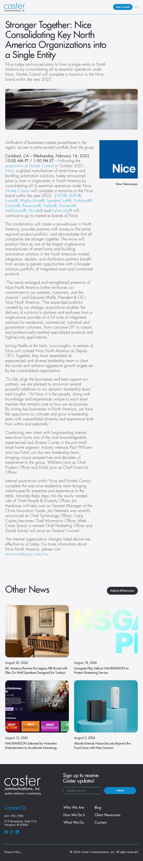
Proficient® (83, 201)
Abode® (36, 211)
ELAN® (75, 196)
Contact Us (15, 808)
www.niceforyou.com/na (26, 554)
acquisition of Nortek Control (29, 166)
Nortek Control (17, 191)
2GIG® (60, 196)
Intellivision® (15, 211)
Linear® (11, 201)
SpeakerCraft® (59, 201)
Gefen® (50, 206)
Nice (9, 171)
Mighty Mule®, (32, 201)
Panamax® (31, 206)
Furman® (12, 206)
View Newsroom (126, 184)
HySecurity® (62, 211)
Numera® (67, 206)
